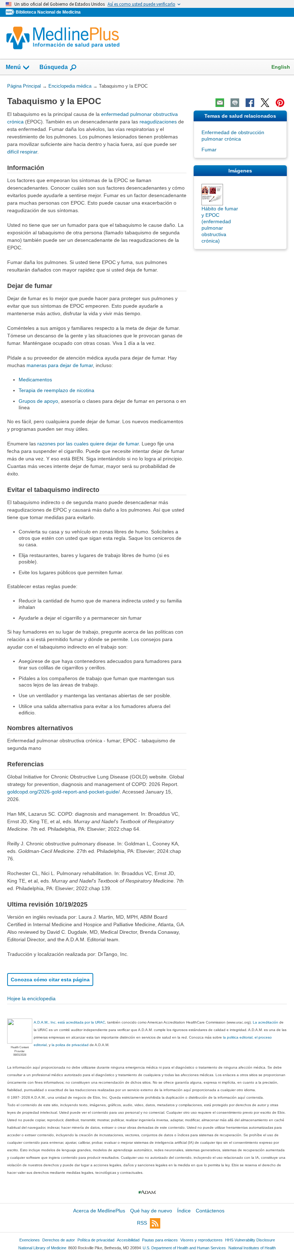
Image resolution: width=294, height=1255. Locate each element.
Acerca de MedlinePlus (99, 1211)
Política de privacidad (95, 1240)
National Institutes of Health (252, 1248)
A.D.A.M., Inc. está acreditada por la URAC (69, 1022)
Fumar (209, 149)
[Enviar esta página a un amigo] (220, 102)
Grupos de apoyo (38, 401)
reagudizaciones (158, 121)
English (280, 67)
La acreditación (265, 1022)
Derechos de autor (58, 1240)
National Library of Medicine (42, 1248)
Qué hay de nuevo (151, 1211)
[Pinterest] (280, 102)
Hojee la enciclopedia (31, 998)
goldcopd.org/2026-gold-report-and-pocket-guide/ (63, 792)
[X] (265, 102)
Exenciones (29, 1240)
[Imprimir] (235, 102)
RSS (142, 1223)
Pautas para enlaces (160, 1240)
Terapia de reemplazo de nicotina (56, 390)
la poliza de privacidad (70, 1045)
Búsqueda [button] (53, 67)
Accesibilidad (128, 1240)
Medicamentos (35, 379)
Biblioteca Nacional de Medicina (48, 12)
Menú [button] (13, 67)
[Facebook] (250, 102)
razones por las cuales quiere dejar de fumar (88, 443)
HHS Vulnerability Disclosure (250, 1240)
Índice (184, 1211)
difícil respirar (22, 152)
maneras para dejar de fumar (60, 365)
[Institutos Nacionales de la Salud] (11, 12)
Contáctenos (210, 1211)
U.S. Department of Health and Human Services (184, 1248)
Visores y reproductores (201, 1240)
